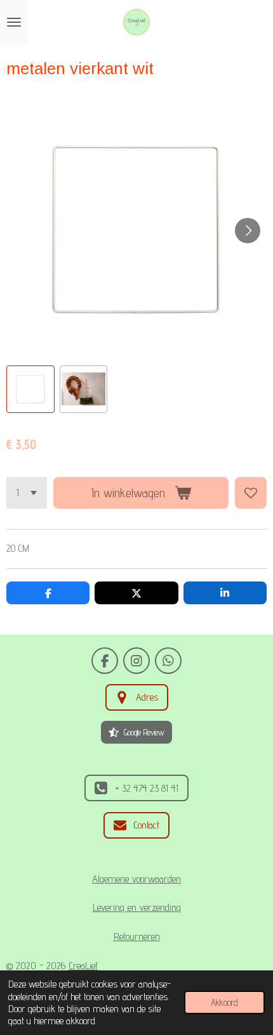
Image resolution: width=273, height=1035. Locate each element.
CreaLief (83, 965)
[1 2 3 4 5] (26, 493)
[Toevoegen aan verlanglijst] (251, 493)
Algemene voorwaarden (136, 878)
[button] (30, 389)
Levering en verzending (137, 907)
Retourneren (137, 936)
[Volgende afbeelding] (247, 230)
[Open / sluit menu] (14, 22)
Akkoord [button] (224, 1002)
